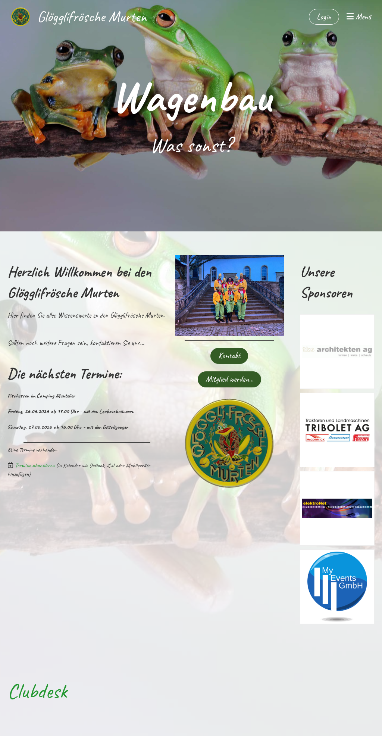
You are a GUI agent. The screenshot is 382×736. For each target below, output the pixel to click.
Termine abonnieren (34, 465)
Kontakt (229, 355)
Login (324, 17)
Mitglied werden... (229, 379)
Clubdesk (37, 691)
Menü (362, 17)
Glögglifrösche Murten (92, 16)
